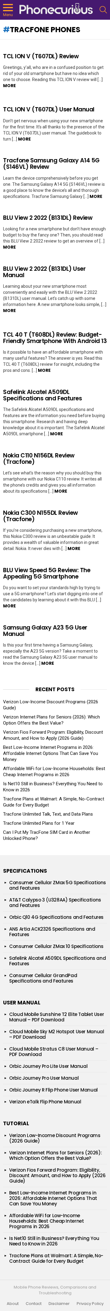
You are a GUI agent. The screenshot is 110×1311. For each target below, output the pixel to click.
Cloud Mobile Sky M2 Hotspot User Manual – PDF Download (56, 1034)
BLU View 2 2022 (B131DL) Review (47, 218)
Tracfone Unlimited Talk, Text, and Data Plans (48, 814)
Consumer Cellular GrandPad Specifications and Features (43, 978)
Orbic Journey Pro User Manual (44, 1078)
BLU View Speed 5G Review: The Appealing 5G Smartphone (46, 573)
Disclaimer (59, 1303)
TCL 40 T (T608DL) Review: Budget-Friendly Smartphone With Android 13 (55, 338)
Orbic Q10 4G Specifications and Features (56, 917)
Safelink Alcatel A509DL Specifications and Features (42, 395)
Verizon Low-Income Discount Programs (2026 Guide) (55, 1138)
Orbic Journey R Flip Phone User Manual (53, 1090)
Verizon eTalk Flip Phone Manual (45, 1102)
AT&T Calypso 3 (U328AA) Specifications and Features (55, 903)
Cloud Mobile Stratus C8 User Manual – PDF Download (53, 1052)
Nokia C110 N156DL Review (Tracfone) (39, 458)
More (9, 86)
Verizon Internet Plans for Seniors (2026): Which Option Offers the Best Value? (55, 1155)
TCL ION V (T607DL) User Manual (48, 109)
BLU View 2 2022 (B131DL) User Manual (44, 272)
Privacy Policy (90, 1303)
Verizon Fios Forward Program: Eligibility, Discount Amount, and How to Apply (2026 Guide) (57, 1175)
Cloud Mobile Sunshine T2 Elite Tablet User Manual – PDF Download (56, 1017)
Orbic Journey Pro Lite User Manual (48, 1066)
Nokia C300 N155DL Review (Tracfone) (40, 516)
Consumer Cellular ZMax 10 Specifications (56, 946)
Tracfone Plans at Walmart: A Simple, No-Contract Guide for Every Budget (56, 1258)
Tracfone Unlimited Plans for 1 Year (39, 823)
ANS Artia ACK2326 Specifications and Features (52, 932)
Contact (34, 1303)
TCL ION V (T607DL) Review (41, 56)
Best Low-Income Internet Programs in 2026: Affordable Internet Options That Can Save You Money (50, 753)
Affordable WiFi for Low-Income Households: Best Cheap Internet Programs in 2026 (46, 1221)
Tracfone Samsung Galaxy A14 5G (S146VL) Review (51, 163)
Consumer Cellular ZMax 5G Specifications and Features (57, 885)
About (13, 1303)
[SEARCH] (103, 10)
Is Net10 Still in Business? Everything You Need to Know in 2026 (54, 1241)
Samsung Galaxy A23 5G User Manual (45, 630)
